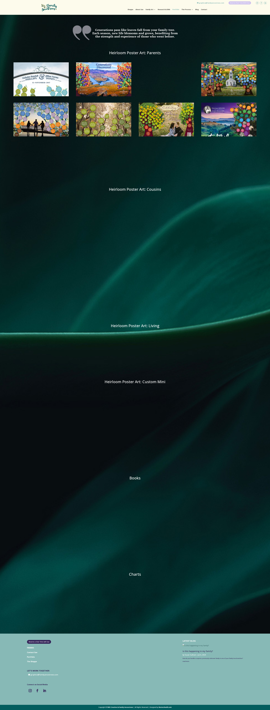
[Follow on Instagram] (257, 3)
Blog (197, 9)
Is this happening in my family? (198, 651)
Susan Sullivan (190, 655)
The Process (186, 9)
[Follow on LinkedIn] (265, 3)
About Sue (139, 9)
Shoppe (130, 9)
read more (186, 661)
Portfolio (175, 9)
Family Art (149, 9)
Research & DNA (164, 9)
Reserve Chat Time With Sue (240, 3)
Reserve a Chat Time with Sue (39, 642)
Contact (204, 9)
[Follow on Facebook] (261, 3)
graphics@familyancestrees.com (211, 3)
